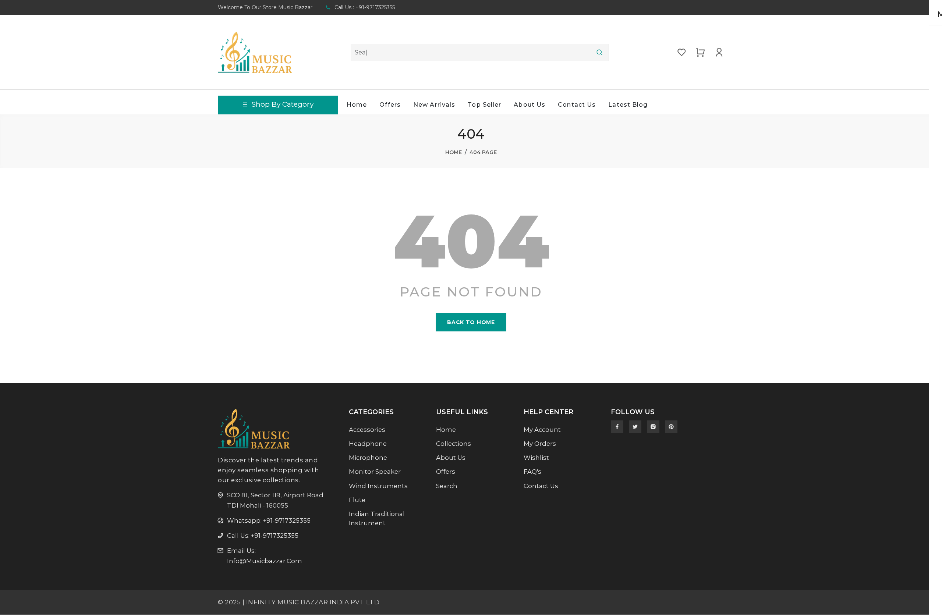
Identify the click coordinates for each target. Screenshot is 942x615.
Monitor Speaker (375, 471)
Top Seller (484, 104)
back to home (471, 322)
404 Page (483, 152)
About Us (529, 104)
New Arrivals (434, 104)
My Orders (540, 443)
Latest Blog (628, 104)
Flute (357, 500)
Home (357, 104)
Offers (390, 104)
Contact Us (577, 104)
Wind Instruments (378, 486)
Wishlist (536, 457)
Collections (453, 443)
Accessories (367, 429)
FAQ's (532, 471)
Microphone (368, 457)
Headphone (368, 443)
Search (446, 486)
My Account (542, 429)
